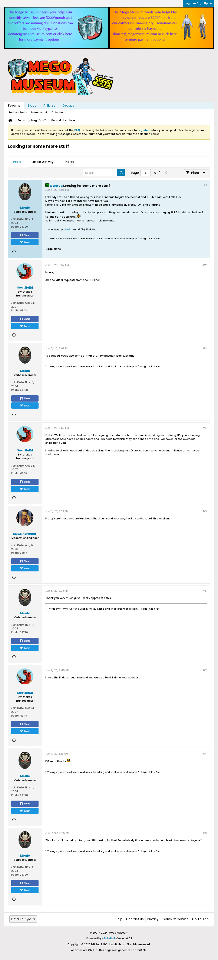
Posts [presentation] (17, 162)
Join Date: (17, 219)
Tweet (27, 242)
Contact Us (135, 919)
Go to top (200, 919)
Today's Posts (18, 112)
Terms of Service (175, 919)
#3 (205, 348)
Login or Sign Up (196, 3)
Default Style (21, 919)
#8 (205, 753)
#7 (204, 670)
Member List (39, 112)
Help (118, 919)
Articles (49, 105)
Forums (14, 105)
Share (27, 235)
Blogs (31, 105)
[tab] (17, 162)
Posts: (15, 226)
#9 (204, 833)
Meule (67, 229)
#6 (204, 591)
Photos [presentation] (69, 162)
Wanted (56, 186)
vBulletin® (108, 938)
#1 (205, 185)
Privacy (152, 919)
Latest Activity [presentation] (42, 162)
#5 (204, 511)
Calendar (58, 112)
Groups (68, 105)
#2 (205, 265)
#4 (204, 428)
